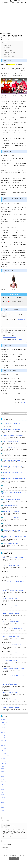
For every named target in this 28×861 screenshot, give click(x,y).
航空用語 (2, 794)
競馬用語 (2, 789)
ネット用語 (8, 33)
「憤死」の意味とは (7, 45)
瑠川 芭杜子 (23, 402)
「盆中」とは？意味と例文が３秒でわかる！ (11, 429)
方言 (2, 784)
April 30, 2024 (12, 836)
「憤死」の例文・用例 (7, 50)
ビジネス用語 (3, 750)
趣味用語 (2, 802)
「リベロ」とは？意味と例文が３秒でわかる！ (10, 636)
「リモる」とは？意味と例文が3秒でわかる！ (11, 543)
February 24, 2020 (17, 323)
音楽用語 (2, 810)
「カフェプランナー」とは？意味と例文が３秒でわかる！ (13, 590)
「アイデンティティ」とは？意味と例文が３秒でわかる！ (14, 517)
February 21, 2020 (18, 339)
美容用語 (2, 792)
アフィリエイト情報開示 (6, 844)
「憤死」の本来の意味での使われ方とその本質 (12, 48)
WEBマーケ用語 (4, 722)
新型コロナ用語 (4, 781)
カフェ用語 (3, 727)
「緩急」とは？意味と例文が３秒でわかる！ (10, 684)
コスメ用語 (3, 735)
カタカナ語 (3, 724)
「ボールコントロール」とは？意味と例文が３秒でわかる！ (13, 628)
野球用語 (2, 805)
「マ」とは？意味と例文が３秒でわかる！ (11, 447)
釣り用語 (2, 807)
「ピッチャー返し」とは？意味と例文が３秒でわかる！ (12, 699)
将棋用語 (2, 779)
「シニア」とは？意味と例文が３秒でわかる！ (10, 660)
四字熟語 (2, 771)
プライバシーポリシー (6, 846)
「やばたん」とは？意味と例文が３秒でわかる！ (12, 472)
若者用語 (2, 799)
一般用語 (23, 399)
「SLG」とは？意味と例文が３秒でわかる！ (11, 499)
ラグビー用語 (3, 763)
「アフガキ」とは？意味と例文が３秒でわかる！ (12, 511)
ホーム (2, 33)
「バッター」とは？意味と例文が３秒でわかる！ (11, 707)
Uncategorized (3, 719)
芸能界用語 (3, 797)
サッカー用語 (3, 740)
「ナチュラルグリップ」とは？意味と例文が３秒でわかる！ (13, 668)
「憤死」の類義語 (6, 54)
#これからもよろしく (10, 833)
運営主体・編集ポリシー (6, 849)
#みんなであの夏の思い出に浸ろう (9, 337)
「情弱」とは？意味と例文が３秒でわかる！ (11, 524)
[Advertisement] (14, 18)
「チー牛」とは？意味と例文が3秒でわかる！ (11, 423)
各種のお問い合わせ (5, 847)
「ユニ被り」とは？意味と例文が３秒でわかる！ (12, 460)
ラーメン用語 (3, 761)
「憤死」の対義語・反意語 (8, 56)
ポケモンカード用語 (5, 755)
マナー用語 (3, 758)
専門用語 (2, 776)
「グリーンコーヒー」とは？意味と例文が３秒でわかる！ (13, 605)
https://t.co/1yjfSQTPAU (16, 832)
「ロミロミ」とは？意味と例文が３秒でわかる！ (12, 466)
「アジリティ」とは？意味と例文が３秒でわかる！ (11, 621)
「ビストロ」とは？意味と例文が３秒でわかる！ (12, 485)
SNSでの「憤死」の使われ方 (9, 52)
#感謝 (5, 833)
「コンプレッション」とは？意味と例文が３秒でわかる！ (13, 557)
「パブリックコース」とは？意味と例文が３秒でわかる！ (13, 652)
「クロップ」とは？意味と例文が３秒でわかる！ (11, 598)
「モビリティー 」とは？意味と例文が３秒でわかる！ (13, 435)
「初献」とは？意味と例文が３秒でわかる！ (11, 530)
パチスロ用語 (3, 748)
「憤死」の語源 (6, 47)
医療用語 (2, 768)
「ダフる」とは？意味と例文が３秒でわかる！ (10, 565)
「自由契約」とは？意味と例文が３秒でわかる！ (11, 692)
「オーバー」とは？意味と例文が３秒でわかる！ (11, 613)
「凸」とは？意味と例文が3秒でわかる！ (10, 505)
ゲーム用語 (3, 732)
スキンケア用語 (4, 742)
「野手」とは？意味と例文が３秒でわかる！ (11, 454)
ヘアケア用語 (3, 753)
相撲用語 (2, 786)
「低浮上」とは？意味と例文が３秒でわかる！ (12, 441)
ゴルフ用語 (3, 737)
